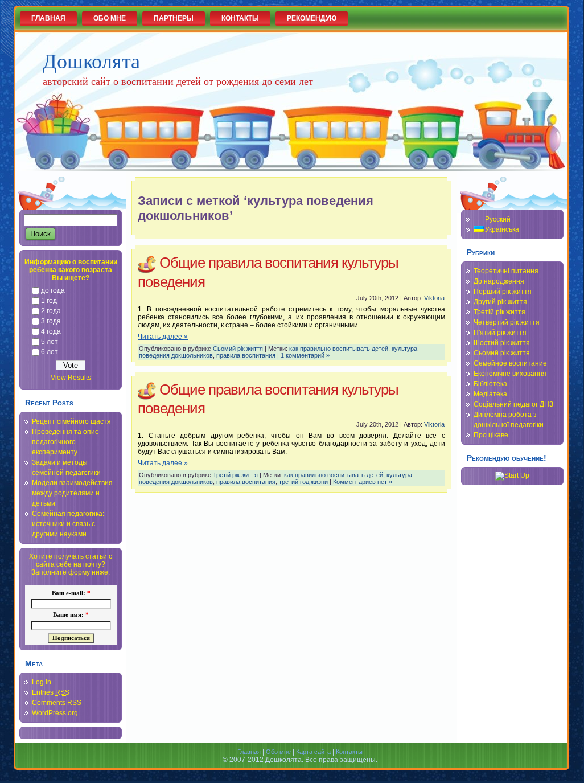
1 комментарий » (305, 355)
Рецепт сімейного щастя (71, 421)
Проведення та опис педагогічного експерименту (65, 442)
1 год (49, 301)
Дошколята (91, 60)
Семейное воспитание (510, 363)
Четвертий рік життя (507, 322)
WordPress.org (55, 713)
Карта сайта (313, 751)
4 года (51, 331)
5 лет (49, 342)
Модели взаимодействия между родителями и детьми (72, 493)
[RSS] (27, 757)
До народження (499, 281)
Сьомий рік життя (238, 348)
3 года (51, 321)
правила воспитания (245, 355)
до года (53, 290)
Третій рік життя (235, 475)
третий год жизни (303, 481)
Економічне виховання (510, 374)
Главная (249, 751)
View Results (71, 378)
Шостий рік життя (502, 343)
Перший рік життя (503, 292)
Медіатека (490, 394)
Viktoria (434, 297)
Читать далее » (163, 337)
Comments (56, 703)
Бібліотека (490, 384)
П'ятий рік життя (500, 333)
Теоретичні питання (506, 271)
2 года (51, 311)
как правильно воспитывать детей (338, 348)
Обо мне (278, 751)
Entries (50, 692)
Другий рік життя (500, 302)
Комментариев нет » (362, 481)
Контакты (349, 751)
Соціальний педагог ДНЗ (513, 404)
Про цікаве (491, 435)
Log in (41, 682)
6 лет (49, 352)
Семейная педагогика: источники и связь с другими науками (68, 524)
